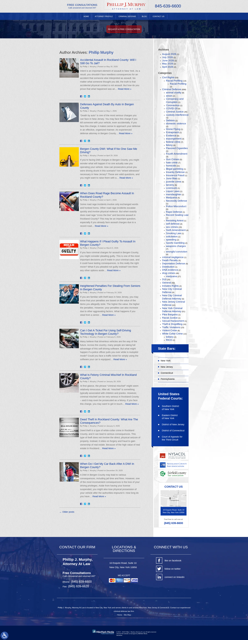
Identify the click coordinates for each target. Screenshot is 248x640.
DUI (164, 279)
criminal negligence (173, 257)
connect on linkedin (174, 577)
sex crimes (172, 227)
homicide (171, 165)
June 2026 (168, 60)
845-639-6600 (168, 6)
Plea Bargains (170, 314)
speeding (171, 239)
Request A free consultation (124, 29)
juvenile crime (173, 181)
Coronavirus (173, 105)
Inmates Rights (170, 285)
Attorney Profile (104, 16)
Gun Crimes (172, 159)
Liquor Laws (173, 191)
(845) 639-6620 (78, 586)
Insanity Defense (175, 172)
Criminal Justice (175, 111)
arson (169, 95)
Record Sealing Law (177, 215)
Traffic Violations (171, 327)
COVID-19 (171, 108)
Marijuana (171, 197)
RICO (169, 340)
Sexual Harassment (173, 320)
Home (86, 16)
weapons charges (176, 246)
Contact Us (158, 16)
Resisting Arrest (174, 220)
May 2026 (167, 63)
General (166, 282)
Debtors (170, 120)
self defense (173, 223)
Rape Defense (174, 211)
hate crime (172, 162)
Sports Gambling (175, 242)
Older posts (66, 512)
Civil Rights (168, 77)
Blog (144, 16)
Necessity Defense (176, 200)
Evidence (171, 135)
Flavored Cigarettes (177, 148)
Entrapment (172, 132)
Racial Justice (170, 317)
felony (169, 145)
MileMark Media (142, 633)
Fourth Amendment (176, 153)
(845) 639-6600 (173, 523)
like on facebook (173, 560)
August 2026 (169, 54)
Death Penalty (170, 260)
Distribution (168, 266)
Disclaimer (119, 635)
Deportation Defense (173, 263)
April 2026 (167, 66)
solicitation (172, 236)
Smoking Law (173, 233)
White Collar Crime (172, 333)
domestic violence (176, 123)
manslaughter (173, 194)
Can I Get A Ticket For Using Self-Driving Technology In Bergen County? (105, 332)
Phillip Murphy (101, 52)
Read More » (124, 89)
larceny (170, 185)
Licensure (171, 188)
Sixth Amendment (176, 230)
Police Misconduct (176, 206)
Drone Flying (173, 129)
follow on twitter (173, 569)
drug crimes (168, 273)
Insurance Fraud (175, 175)
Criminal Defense (127, 16)
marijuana (171, 276)
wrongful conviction (176, 251)
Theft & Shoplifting (172, 324)
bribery (170, 336)
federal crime (173, 142)
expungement (173, 138)
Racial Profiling (174, 80)
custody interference (177, 115)
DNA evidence (170, 269)
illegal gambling (174, 168)
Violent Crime (169, 330)
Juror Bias (171, 178)
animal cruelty (173, 92)
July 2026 (167, 57)
